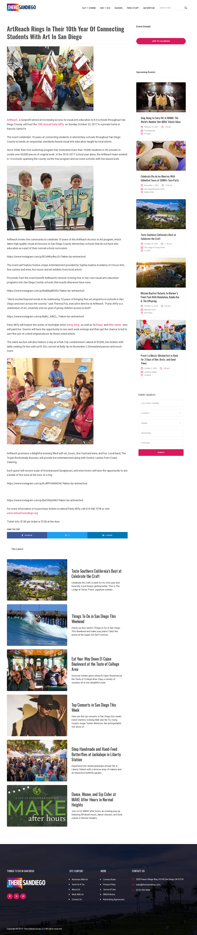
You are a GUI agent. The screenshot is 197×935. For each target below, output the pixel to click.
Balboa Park (149, 192)
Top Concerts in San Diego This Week (94, 707)
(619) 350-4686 (143, 890)
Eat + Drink (89, 7)
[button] (161, 413)
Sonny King (72, 324)
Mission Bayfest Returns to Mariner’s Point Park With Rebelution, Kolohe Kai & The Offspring (160, 297)
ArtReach (12, 119)
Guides (119, 7)
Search (161, 452)
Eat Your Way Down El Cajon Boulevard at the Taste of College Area (95, 664)
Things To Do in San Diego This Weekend (94, 618)
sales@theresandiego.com (148, 884)
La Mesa (147, 375)
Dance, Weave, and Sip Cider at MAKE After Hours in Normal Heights (94, 799)
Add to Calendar (161, 41)
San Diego (148, 313)
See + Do (105, 7)
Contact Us (77, 899)
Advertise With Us (80, 879)
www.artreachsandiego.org (22, 513)
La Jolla (147, 251)
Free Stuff (133, 7)
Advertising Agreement (113, 899)
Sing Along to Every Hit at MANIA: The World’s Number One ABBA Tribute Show (161, 120)
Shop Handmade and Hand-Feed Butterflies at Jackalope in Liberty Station (96, 754)
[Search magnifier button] (186, 8)
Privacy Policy (109, 884)
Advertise (149, 7)
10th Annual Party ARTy (50, 124)
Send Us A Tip (78, 884)
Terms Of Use (109, 889)
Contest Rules (109, 879)
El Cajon (147, 134)
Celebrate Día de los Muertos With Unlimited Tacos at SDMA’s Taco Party (160, 178)
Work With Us (78, 894)
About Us (76, 889)
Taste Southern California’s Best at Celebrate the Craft (96, 573)
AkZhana (98, 324)
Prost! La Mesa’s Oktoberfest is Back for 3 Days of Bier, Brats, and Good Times (159, 359)
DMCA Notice (109, 894)
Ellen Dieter (115, 324)
